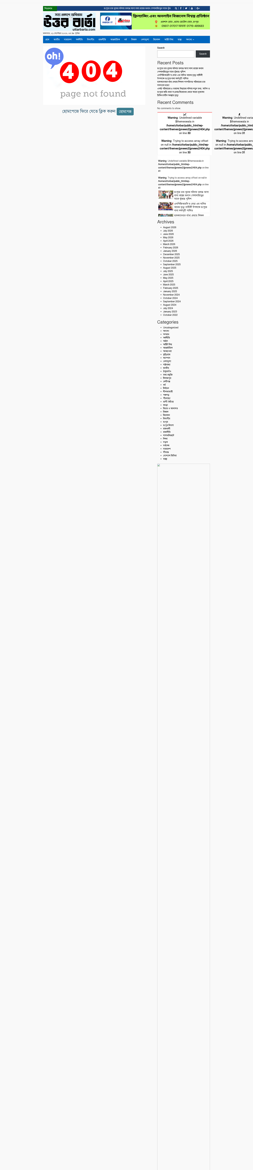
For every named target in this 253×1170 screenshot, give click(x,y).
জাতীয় (57, 39)
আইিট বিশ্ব (168, 39)
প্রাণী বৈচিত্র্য (168, 401)
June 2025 (168, 274)
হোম (47, 39)
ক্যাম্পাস (166, 357)
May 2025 (168, 278)
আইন (165, 341)
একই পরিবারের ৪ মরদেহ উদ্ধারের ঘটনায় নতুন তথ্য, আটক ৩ (183, 88)
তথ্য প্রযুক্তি (168, 374)
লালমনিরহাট (168, 435)
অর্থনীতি (79, 39)
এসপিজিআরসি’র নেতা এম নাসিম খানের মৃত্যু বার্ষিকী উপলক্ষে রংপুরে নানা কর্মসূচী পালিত (190, 207)
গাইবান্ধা (166, 364)
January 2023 (170, 311)
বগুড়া (165, 405)
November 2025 (171, 257)
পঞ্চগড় (166, 395)
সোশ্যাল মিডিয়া (170, 455)
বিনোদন (156, 39)
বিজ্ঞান (134, 39)
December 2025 (171, 254)
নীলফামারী (168, 391)
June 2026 (168, 234)
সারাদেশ (67, 39)
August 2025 (169, 267)
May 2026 (168, 237)
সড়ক (165, 442)
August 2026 (169, 227)
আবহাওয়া (167, 351)
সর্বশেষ (166, 445)
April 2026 (168, 240)
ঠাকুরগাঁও (167, 371)
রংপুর (165, 421)
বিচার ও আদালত (170, 408)
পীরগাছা (166, 398)
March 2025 (169, 284)
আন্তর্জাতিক (115, 39)
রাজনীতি (102, 39)
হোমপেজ (125, 111)
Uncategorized (170, 327)
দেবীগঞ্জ (166, 381)
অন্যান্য (189, 39)
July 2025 (168, 271)
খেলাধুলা (145, 39)
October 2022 (170, 315)
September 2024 (172, 301)
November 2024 (171, 294)
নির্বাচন (166, 388)
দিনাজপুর (167, 378)
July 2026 (168, 230)
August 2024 (169, 304)
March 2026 (169, 244)
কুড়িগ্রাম (166, 354)
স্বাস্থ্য (180, 39)
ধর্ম (125, 39)
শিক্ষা (165, 438)
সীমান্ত (166, 452)
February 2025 (170, 288)
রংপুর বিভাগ (168, 425)
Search (161, 47)
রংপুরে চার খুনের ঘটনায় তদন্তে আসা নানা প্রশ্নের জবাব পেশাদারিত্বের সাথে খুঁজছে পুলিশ (130, 8)
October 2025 (170, 261)
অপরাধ (166, 334)
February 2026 (170, 247)
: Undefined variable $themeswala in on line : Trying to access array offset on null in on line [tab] (185, 135)
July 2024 (168, 308)
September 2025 (172, 264)
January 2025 (170, 291)
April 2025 (168, 281)
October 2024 (170, 298)
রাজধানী (166, 428)
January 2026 (170, 251)
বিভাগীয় (90, 39)
